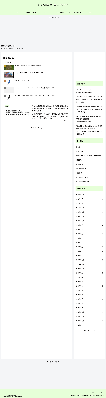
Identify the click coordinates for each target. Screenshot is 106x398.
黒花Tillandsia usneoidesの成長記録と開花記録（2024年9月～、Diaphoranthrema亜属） (89, 119)
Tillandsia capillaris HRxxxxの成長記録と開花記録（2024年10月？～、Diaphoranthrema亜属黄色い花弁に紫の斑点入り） (89, 130)
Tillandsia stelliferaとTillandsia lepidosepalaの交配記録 (86, 91)
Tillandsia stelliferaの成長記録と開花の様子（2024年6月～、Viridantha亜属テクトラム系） (89, 99)
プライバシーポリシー (97, 393)
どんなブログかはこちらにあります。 (13, 48)
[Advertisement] (53, 30)
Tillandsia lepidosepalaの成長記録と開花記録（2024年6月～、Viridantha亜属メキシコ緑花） (89, 109)
